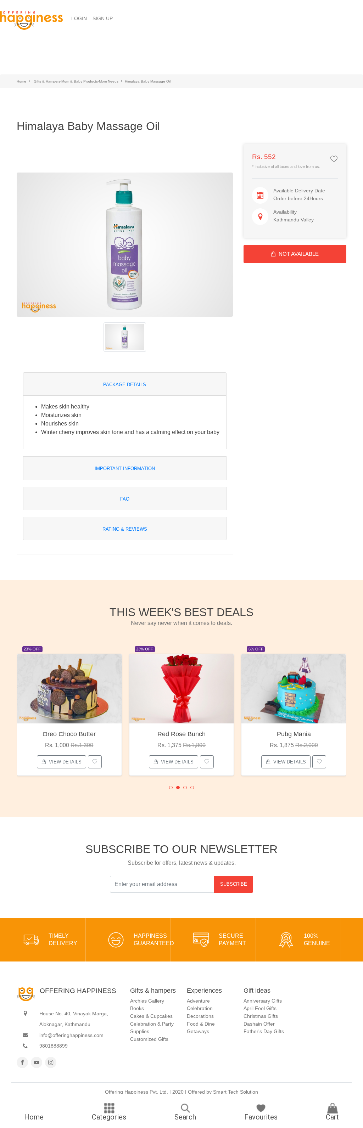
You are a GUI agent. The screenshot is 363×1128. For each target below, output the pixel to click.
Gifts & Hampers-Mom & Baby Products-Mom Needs (76, 81)
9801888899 (53, 1046)
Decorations (200, 1016)
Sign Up (103, 18)
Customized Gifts (149, 1039)
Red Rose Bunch (181, 734)
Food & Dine (201, 1024)
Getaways (198, 1031)
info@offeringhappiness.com (71, 1035)
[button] (171, 787)
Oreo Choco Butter (69, 734)
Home (21, 81)
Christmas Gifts (261, 1016)
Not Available (299, 254)
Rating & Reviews (124, 529)
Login (80, 18)
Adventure (198, 1001)
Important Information (125, 468)
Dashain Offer (259, 1024)
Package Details (124, 384)
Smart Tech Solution (235, 1092)
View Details (65, 762)
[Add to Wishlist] (334, 159)
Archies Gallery (147, 1001)
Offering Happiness (78, 990)
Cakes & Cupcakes (151, 1016)
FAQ (124, 499)
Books (137, 1008)
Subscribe (233, 884)
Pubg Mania (294, 734)
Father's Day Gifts (264, 1031)
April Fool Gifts (260, 1008)
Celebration (200, 1008)
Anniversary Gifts (263, 1001)
